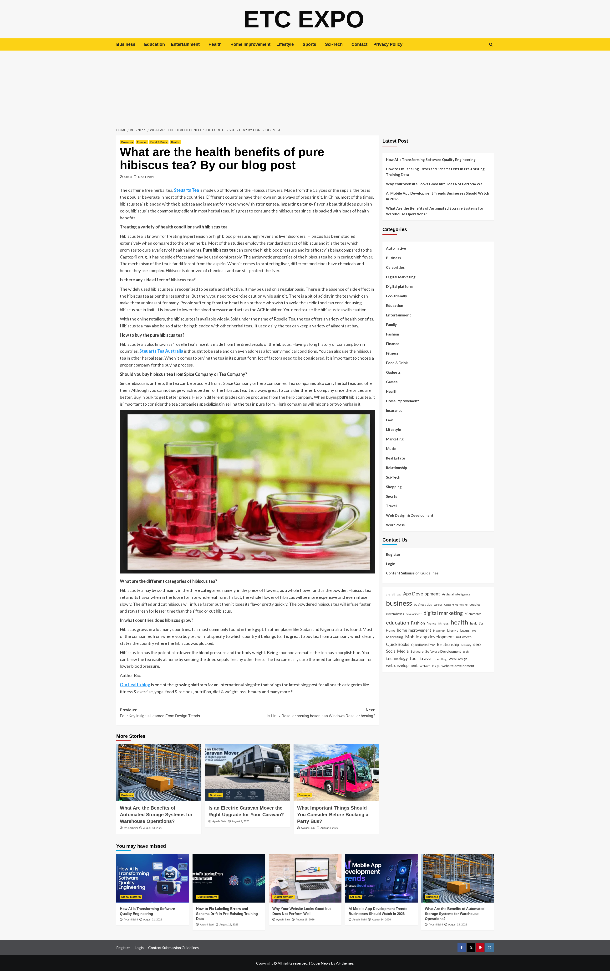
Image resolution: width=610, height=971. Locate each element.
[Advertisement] (305, 86)
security (466, 644)
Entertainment (185, 44)
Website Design (430, 665)
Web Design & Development (409, 515)
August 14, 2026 (381, 919)
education (397, 622)
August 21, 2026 (152, 919)
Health (215, 44)
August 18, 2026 (305, 919)
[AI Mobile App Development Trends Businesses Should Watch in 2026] (381, 878)
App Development (421, 593)
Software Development (443, 651)
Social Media (397, 651)
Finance (392, 343)
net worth (464, 637)
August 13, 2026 (152, 827)
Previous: (160, 713)
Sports (309, 44)
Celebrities (395, 267)
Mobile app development (429, 636)
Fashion (392, 334)
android (390, 594)
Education (154, 44)
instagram (439, 630)
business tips (423, 604)
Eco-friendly (396, 296)
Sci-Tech (334, 44)
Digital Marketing (401, 277)
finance (431, 623)
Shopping (394, 487)
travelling (441, 659)
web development (402, 665)
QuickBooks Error (423, 645)
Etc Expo (304, 19)
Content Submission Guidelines (412, 573)
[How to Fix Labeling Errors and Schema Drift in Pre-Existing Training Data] (229, 878)
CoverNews (320, 963)
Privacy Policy (387, 44)
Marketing (395, 439)
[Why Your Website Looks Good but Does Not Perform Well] (305, 878)
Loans (465, 630)
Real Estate (395, 458)
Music (391, 448)
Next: (321, 713)
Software (417, 651)
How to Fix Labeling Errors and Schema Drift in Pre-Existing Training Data (435, 172)
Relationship (396, 467)
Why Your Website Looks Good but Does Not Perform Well (435, 184)
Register (393, 554)
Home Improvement (250, 44)
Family (391, 324)
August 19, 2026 (228, 924)
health (459, 622)
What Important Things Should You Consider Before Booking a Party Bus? (332, 814)
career (438, 604)
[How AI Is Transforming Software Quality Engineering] (152, 878)
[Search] (491, 44)
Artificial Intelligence (456, 594)
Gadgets (393, 372)
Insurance (394, 410)
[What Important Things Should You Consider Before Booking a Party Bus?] (336, 772)
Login (390, 564)
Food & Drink (158, 142)
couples (474, 604)
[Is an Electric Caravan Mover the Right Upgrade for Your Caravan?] (247, 772)
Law (389, 420)
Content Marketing (456, 604)
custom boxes (395, 614)
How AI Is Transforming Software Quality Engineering (431, 159)
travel (426, 658)
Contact (359, 44)
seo (477, 644)
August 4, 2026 (329, 827)
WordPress (395, 525)
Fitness (141, 142)
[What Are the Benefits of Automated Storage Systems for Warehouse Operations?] (158, 772)
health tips (476, 623)
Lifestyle (285, 44)
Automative (396, 248)
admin (128, 177)
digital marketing (443, 613)
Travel (391, 506)
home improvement (414, 630)
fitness (443, 623)
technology (397, 658)
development (414, 613)
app (399, 594)
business (399, 603)
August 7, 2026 (240, 821)
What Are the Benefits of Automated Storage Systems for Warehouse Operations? (156, 814)
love (474, 630)
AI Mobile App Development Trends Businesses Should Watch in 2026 (437, 196)
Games (391, 382)
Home (390, 630)
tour (414, 658)
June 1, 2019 (146, 177)
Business (125, 44)
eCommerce (473, 614)
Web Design (457, 659)
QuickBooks (397, 644)
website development (458, 666)
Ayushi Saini (131, 827)
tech (466, 651)
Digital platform (399, 286)
